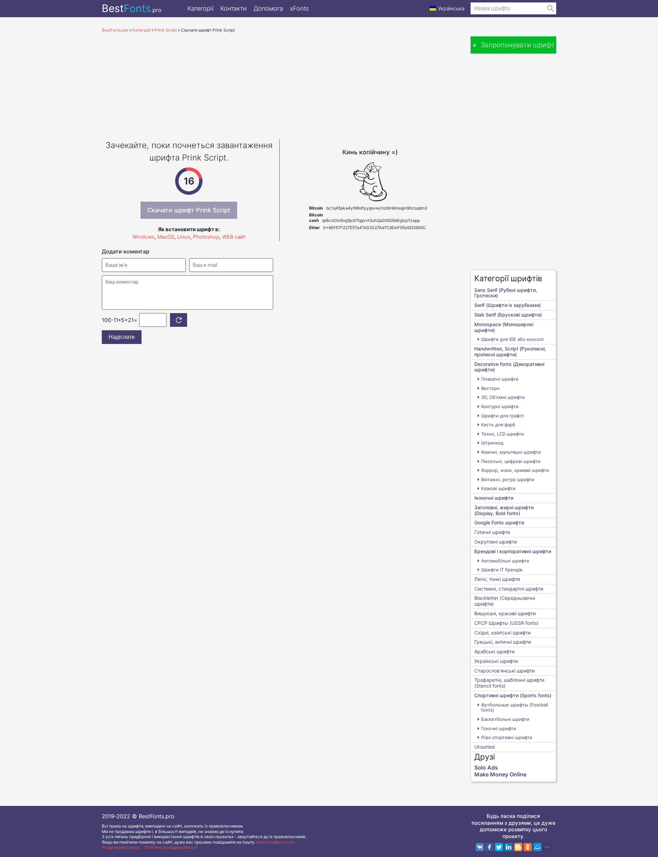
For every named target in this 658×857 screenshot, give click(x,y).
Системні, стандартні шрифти (508, 589)
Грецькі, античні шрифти (502, 642)
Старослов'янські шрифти (504, 671)
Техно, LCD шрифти (502, 434)
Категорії (200, 8)
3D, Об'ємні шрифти (503, 397)
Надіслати (122, 337)
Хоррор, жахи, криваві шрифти (515, 470)
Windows (143, 237)
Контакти (233, 8)
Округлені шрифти (495, 542)
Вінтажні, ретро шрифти (507, 479)
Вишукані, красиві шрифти (505, 613)
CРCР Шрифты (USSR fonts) (506, 623)
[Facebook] (489, 847)
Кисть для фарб (498, 424)
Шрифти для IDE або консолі (512, 339)
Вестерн (490, 388)
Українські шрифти (496, 661)
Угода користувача (121, 847)
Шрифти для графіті (502, 415)
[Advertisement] (279, 84)
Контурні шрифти (500, 406)
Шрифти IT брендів (501, 569)
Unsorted (484, 747)
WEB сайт (234, 237)
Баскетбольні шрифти (505, 719)
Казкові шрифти (498, 488)
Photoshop (206, 237)
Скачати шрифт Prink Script (188, 210)
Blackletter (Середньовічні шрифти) (504, 601)
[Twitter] (499, 847)
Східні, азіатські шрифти (502, 632)
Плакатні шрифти (500, 379)
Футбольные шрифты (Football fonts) (514, 707)
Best (131, 8)
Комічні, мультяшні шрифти (511, 452)
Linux (183, 237)
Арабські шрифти (494, 651)
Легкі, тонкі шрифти (497, 579)
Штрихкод (492, 442)
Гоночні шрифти (498, 728)
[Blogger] (518, 847)
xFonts (299, 8)
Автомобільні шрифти (505, 560)
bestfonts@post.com (275, 842)
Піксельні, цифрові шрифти (510, 461)
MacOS (165, 237)
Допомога (268, 8)
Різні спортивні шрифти (506, 737)
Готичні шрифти (492, 532)
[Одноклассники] (528, 847)
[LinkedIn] (508, 847)
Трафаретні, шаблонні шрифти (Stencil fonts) (509, 683)
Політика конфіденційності (170, 847)
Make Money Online (500, 774)
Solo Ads (486, 767)
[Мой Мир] (537, 847)
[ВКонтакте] (480, 847)
